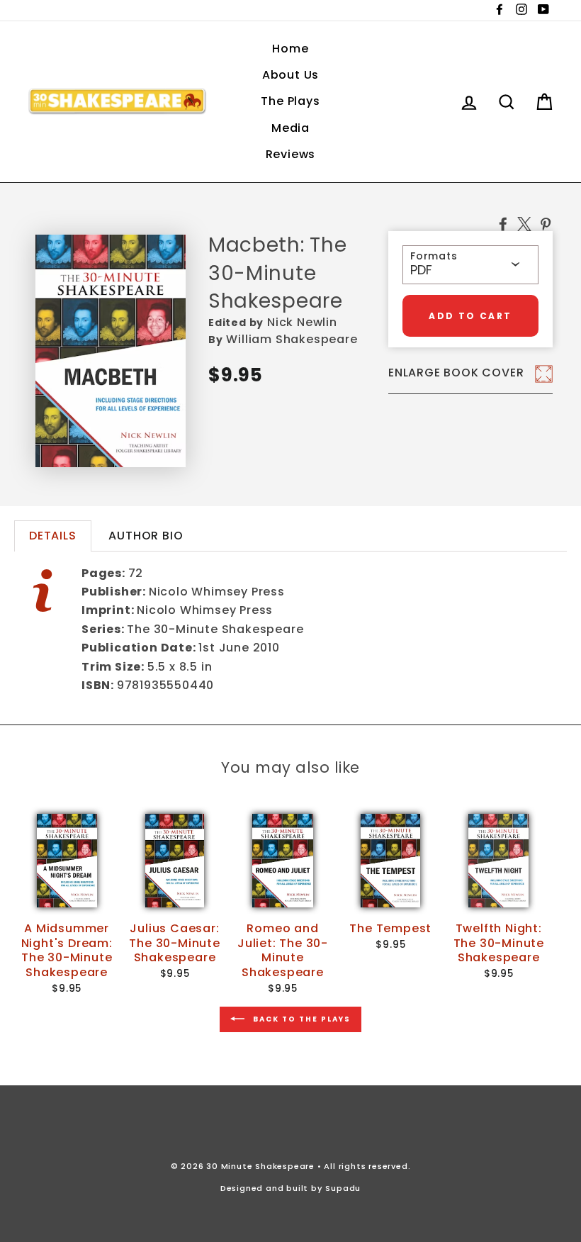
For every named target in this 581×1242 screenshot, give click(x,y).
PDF (421, 270)
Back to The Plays (300, 1018)
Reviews (291, 154)
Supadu (343, 1188)
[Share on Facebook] (503, 223)
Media (290, 128)
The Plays (290, 101)
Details (53, 535)
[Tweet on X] (524, 223)
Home (290, 48)
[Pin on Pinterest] (545, 223)
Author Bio (145, 535)
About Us (290, 75)
